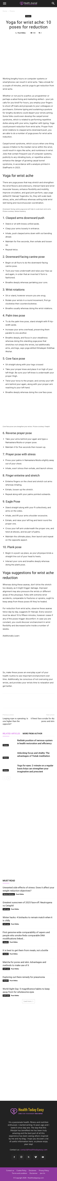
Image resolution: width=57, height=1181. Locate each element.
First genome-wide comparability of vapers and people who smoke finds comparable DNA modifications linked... (26, 935)
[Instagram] (21, 1157)
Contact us (10, 1170)
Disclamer (32, 1170)
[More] (40, 38)
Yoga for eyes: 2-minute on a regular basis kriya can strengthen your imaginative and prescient (35, 768)
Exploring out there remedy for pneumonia (24, 977)
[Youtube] (42, 1157)
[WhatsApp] (34, 38)
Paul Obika (22, 33)
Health (5, 942)
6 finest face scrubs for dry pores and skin (42, 719)
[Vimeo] (35, 1157)
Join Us (42, 1173)
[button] (4, 3)
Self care (6, 909)
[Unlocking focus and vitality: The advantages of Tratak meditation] (9, 755)
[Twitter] (22, 38)
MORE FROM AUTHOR (32, 733)
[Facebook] (16, 38)
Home (5, 11)
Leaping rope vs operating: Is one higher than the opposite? (15, 721)
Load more (28, 1001)
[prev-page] (4, 778)
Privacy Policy (44, 1170)
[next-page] (8, 778)
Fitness (12, 11)
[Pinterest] (28, 38)
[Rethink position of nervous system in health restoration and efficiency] (9, 742)
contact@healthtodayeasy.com (33, 1149)
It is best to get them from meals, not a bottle (25, 950)
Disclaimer (34, 1173)
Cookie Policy (21, 1170)
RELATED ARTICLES (11, 733)
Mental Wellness (8, 894)
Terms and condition (19, 1173)
